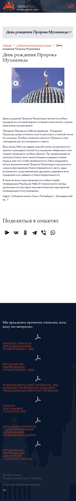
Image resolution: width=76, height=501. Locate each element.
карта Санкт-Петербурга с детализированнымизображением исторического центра (19, 431)
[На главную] (20, 6)
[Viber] (43, 232)
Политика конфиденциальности (21, 484)
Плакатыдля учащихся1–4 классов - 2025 (14, 409)
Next (60, 83)
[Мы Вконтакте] (4, 490)
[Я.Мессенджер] (7, 232)
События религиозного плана (34, 45)
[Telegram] (34, 232)
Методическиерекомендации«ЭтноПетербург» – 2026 (18, 367)
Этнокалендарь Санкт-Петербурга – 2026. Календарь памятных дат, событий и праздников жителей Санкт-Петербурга (31, 388)
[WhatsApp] (53, 232)
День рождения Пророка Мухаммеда (37, 32)
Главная (7, 45)
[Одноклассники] (25, 232)
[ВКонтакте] (16, 232)
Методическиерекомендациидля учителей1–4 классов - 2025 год (17, 454)
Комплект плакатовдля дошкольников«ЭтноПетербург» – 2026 (18, 346)
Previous (16, 83)
